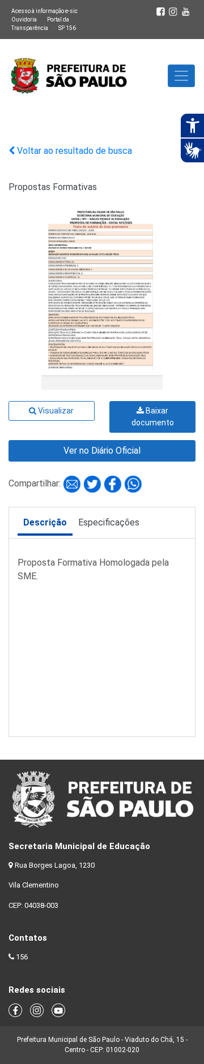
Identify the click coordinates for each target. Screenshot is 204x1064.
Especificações (108, 522)
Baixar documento (152, 416)
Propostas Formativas (52, 187)
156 (22, 957)
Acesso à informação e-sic (44, 11)
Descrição (45, 522)
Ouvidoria (24, 19)
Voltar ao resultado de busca (73, 150)
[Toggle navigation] (181, 75)
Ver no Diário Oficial (102, 450)
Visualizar (55, 410)
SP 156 (67, 28)
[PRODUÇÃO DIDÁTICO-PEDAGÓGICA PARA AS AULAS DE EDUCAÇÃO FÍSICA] (73, 483)
